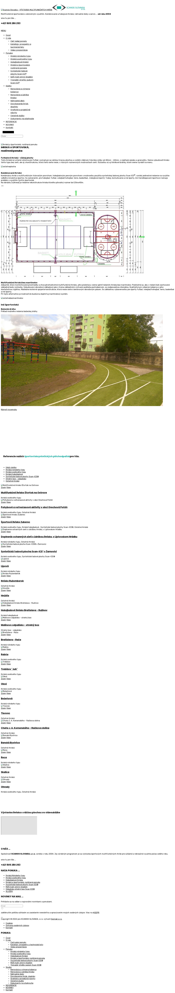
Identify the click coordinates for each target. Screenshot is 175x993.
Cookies (9, 923)
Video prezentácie (19, 50)
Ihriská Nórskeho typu (15, 875)
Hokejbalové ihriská (19, 62)
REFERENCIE (11, 121)
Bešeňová (6, 698)
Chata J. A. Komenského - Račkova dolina (25, 728)
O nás (8, 38)
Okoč (4, 684)
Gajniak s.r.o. (56, 919)
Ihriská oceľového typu (21, 59)
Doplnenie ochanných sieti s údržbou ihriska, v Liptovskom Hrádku (39, 536)
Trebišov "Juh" (9, 669)
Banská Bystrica (10, 742)
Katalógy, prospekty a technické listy (26, 945)
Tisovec (5, 713)
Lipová (5, 566)
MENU (3, 31)
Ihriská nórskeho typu (20, 56)
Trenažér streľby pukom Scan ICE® (25, 965)
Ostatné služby (17, 115)
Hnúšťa (5, 595)
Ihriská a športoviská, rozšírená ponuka (23, 882)
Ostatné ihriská (12, 481)
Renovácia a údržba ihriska (22, 972)
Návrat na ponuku (9, 409)
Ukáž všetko (11, 467)
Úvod (8, 35)
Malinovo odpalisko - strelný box (20, 625)
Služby (9, 85)
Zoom (3, 487)
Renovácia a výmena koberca (23, 969)
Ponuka (9, 53)
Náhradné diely (17, 100)
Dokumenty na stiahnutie (22, 118)
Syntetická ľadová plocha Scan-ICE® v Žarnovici (29, 551)
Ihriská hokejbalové (14, 474)
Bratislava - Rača (11, 639)
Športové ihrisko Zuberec (15, 522)
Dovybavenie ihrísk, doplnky (22, 976)
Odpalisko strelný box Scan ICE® (20, 889)
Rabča (4, 654)
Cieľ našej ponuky (18, 41)
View (8, 487)
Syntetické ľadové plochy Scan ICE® (22, 884)
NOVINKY (10, 124)
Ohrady (5, 786)
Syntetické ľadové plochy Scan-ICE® (22, 476)
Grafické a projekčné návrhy (22, 979)
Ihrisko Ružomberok (12, 581)
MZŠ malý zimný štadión (21, 77)
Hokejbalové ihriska (14, 880)
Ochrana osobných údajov (17, 925)
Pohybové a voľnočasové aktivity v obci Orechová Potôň (34, 507)
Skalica (5, 772)
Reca (4, 757)
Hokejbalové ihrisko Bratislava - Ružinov (24, 610)
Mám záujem (8, 132)
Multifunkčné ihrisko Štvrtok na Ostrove (24, 492)
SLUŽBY (9, 891)
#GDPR (96, 912)
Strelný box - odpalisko (16, 479)
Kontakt (9, 127)
